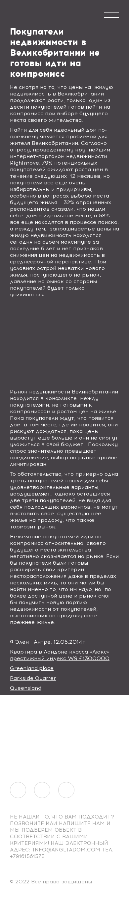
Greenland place (32, 668)
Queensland (25, 688)
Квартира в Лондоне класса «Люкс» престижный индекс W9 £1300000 (59, 655)
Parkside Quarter (33, 678)
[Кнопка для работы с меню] (111, 15)
